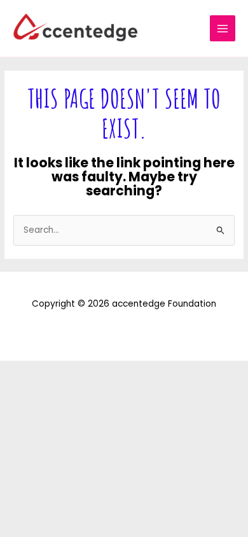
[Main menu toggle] (223, 28)
